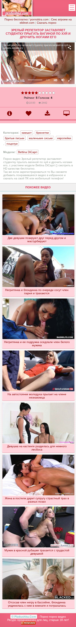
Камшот (27, 132)
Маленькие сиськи (41, 138)
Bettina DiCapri (27, 152)
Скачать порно (46, 22)
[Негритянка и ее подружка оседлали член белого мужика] (38, 298)
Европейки (64, 138)
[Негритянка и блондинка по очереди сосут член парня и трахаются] (38, 246)
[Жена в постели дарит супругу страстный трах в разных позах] (38, 454)
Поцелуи (12, 143)
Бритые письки (14, 138)
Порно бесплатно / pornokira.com (26, 19)
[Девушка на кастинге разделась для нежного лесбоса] (38, 402)
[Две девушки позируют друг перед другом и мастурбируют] (38, 194)
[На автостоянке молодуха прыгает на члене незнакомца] (38, 350)
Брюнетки (42, 132)
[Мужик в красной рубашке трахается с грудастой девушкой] (38, 506)
